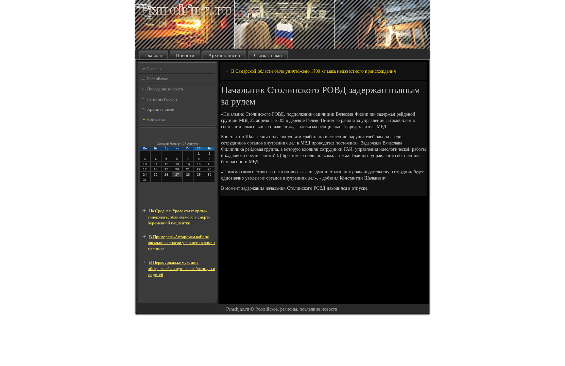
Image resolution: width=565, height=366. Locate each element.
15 (199, 164)
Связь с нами (268, 55)
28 (188, 174)
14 (188, 164)
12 (166, 164)
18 (156, 169)
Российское (157, 79)
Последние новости (165, 89)
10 (145, 164)
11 (156, 164)
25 (156, 174)
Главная (153, 55)
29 (199, 174)
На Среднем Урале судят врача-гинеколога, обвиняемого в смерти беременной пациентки (179, 217)
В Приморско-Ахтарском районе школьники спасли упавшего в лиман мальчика (181, 243)
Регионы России (162, 99)
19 (166, 169)
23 (210, 169)
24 (145, 174)
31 (145, 180)
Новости (185, 55)
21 (188, 169)
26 (166, 174)
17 (145, 169)
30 (210, 174)
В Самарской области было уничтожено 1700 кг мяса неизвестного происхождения (313, 71)
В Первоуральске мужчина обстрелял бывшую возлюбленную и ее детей (181, 268)
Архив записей (224, 55)
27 (177, 174)
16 (210, 164)
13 (177, 164)
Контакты (156, 119)
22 (199, 169)
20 (177, 169)
